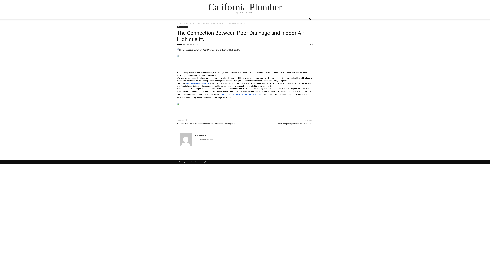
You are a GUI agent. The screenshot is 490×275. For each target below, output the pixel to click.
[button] (310, 20)
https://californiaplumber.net (204, 139)
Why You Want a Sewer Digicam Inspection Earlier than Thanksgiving (206, 124)
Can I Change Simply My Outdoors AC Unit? (295, 124)
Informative (181, 44)
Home (179, 23)
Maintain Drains (189, 23)
